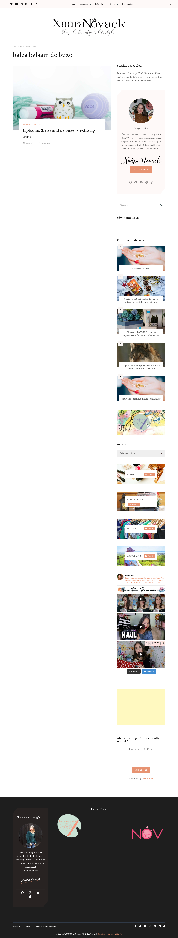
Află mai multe (141, 169)
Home (73, 4)
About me (17, 926)
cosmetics (37, 125)
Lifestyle (99, 4)
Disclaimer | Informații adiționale (110, 934)
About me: (84, 4)
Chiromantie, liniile (141, 268)
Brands (113, 4)
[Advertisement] (141, 707)
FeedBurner (147, 778)
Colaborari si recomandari (44, 926)
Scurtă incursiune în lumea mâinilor (141, 398)
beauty (26, 125)
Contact (27, 926)
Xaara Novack (75, 934)
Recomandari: (128, 4)
